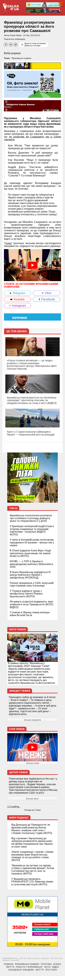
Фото (47, 967)
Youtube (18, 299)
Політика (46, 964)
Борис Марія (16, 35)
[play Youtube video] (32, 265)
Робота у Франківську (29, 967)
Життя (10, 967)
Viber (48, 293)
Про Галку (51, 969)
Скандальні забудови (21, 969)
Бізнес (57, 964)
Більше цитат (32, 799)
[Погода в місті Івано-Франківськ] (32, 806)
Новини (8, 964)
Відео (55, 967)
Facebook (47, 299)
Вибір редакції (12, 53)
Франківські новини (21, 58)
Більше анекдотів (32, 720)
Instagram (18, 305)
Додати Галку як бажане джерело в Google (35, 44)
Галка (8, 243)
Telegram (18, 293)
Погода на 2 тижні (32, 810)
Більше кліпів (32, 763)
